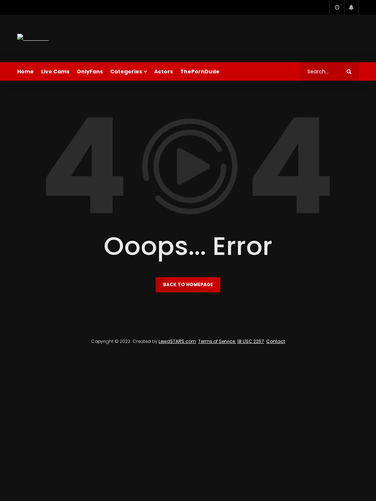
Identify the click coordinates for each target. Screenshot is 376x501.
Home (25, 71)
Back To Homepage (188, 284)
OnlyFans (90, 71)
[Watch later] (336, 7)
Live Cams (55, 71)
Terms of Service (217, 341)
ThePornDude (200, 71)
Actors (163, 71)
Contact (275, 341)
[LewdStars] (33, 38)
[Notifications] (351, 7)
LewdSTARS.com (177, 341)
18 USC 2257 (250, 341)
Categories (126, 71)
